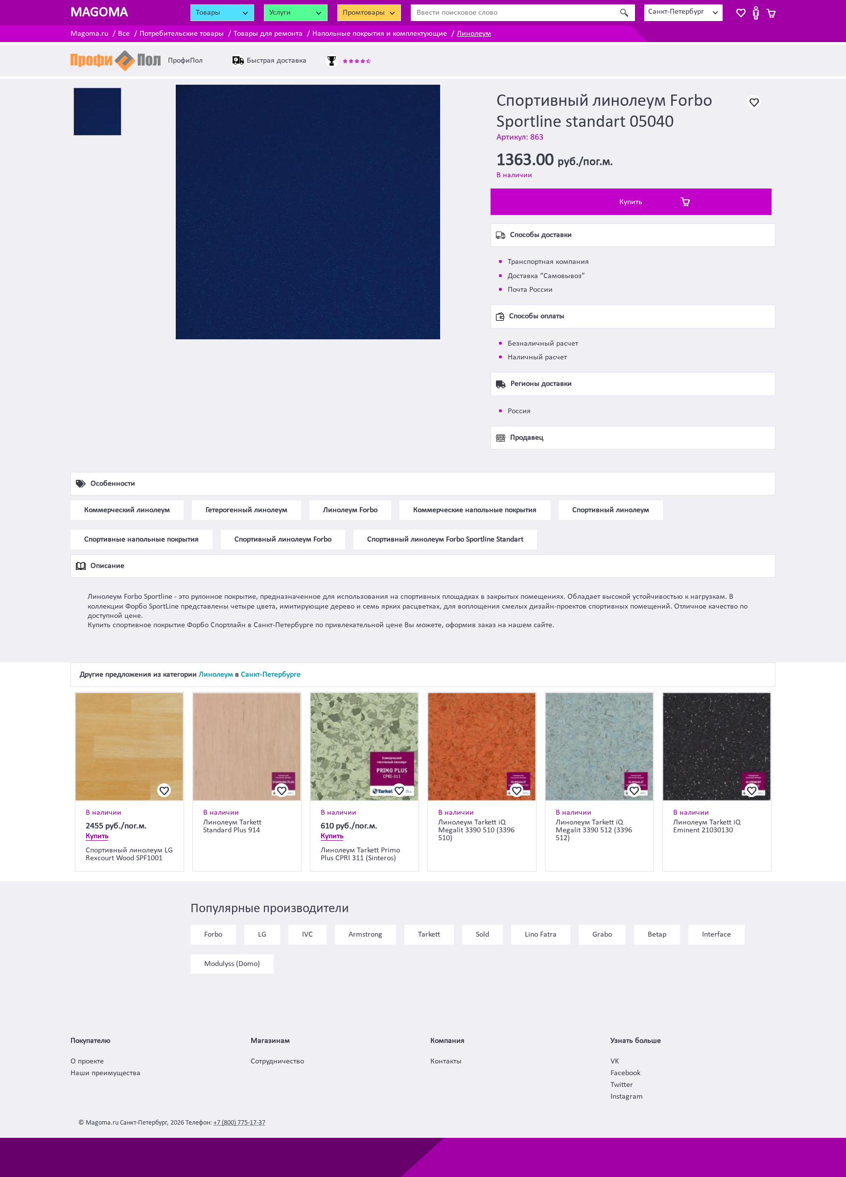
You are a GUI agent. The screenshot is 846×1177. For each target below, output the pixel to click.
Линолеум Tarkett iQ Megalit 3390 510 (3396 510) (476, 830)
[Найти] (624, 12)
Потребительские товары (182, 34)
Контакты (446, 1061)
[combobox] (683, 12)
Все (124, 34)
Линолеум (474, 34)
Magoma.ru (89, 34)
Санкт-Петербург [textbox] (676, 12)
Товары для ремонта (268, 34)
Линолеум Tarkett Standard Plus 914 (232, 826)
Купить (630, 202)
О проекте (87, 1061)
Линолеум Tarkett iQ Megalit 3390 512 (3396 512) (594, 830)
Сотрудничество (277, 1061)
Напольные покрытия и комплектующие (379, 34)
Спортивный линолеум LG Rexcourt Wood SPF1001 (129, 854)
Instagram (627, 1097)
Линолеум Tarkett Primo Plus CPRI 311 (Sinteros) (360, 854)
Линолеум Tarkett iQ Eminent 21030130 (707, 826)
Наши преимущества (105, 1073)
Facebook (625, 1073)
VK (615, 1061)
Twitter (622, 1085)
